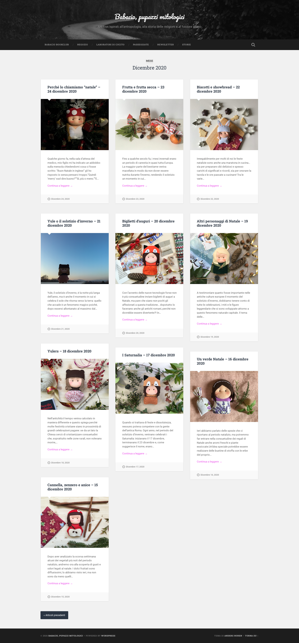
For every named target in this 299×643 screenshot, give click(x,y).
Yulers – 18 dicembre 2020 (69, 351)
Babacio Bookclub (57, 44)
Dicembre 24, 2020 (60, 199)
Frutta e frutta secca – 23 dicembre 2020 (143, 89)
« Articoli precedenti (54, 615)
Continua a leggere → (60, 185)
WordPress (108, 635)
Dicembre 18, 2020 (60, 462)
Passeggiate (141, 44)
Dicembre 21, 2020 (60, 329)
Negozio (82, 44)
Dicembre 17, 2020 (135, 466)
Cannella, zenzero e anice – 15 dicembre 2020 (72, 486)
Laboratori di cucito (110, 44)
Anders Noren (233, 635)
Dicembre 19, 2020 (210, 337)
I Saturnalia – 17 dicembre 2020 (148, 355)
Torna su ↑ (252, 635)
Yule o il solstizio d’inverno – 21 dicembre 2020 (73, 223)
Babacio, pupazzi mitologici (149, 16)
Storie (186, 44)
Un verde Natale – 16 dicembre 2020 (222, 361)
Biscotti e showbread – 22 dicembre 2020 (218, 89)
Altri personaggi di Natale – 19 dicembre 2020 (222, 223)
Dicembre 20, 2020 (135, 333)
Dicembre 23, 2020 (135, 199)
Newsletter (165, 44)
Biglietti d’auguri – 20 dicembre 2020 (148, 223)
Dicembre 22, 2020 (210, 199)
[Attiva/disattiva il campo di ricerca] (253, 44)
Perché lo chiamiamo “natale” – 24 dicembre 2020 (73, 89)
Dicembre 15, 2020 (60, 596)
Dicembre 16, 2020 (210, 475)
